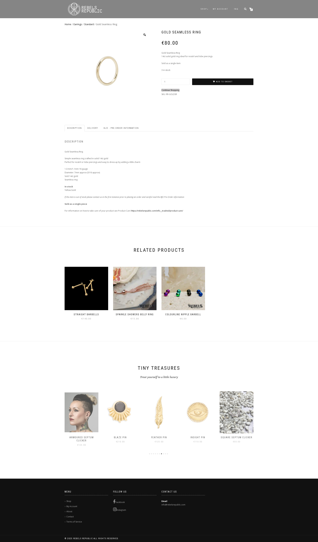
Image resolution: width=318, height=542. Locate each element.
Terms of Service (74, 521)
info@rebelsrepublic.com (173, 504)
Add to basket (224, 82)
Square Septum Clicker (236, 437)
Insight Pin (197, 437)
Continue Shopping (170, 90)
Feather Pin (159, 437)
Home (68, 24)
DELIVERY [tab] (92, 128)
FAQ (236, 9)
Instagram (121, 510)
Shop (204, 9)
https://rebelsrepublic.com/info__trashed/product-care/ (157, 210)
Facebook (120, 502)
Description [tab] (74, 128)
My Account (220, 9)
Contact (70, 516)
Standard (89, 24)
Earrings (77, 24)
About (69, 511)
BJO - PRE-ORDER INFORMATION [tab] (121, 128)
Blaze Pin (120, 437)
